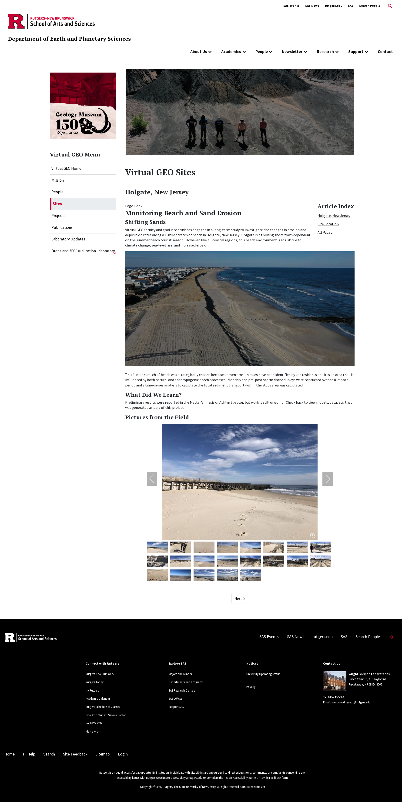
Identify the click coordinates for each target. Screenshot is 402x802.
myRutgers (92, 690)
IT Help (29, 754)
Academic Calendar (98, 698)
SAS (350, 6)
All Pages (325, 232)
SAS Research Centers (182, 690)
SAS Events (291, 6)
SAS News (312, 6)
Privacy (250, 687)
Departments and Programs (186, 682)
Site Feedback (75, 754)
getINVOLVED (94, 723)
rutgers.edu (333, 6)
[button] (114, 251)
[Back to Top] (392, 790)
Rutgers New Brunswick (100, 674)
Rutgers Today (95, 682)
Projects (58, 215)
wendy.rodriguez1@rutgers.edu (351, 702)
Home (9, 754)
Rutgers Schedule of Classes (103, 707)
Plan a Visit (92, 731)
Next (238, 598)
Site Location (328, 224)
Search (49, 754)
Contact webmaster (252, 787)
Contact (385, 51)
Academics (231, 51)
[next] (325, 479)
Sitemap (102, 754)
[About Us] (210, 52)
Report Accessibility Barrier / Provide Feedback (252, 777)
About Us (198, 51)
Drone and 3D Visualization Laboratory (83, 250)
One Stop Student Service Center (106, 715)
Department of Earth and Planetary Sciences (69, 38)
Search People (369, 6)
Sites (57, 203)
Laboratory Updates (68, 239)
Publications (62, 227)
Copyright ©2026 (150, 787)
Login (123, 754)
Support (355, 51)
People (261, 51)
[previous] (155, 479)
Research (325, 51)
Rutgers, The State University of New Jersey (189, 787)
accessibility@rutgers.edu (186, 777)
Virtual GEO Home (66, 168)
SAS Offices (175, 698)
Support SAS (176, 707)
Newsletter (292, 51)
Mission (57, 180)
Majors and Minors (180, 674)
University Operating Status (263, 674)
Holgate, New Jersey (334, 215)
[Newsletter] (305, 52)
